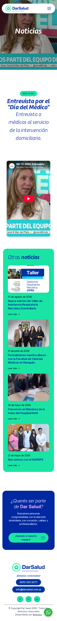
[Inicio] (16, 8)
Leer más (12, 314)
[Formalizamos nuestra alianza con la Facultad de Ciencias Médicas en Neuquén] (28, 333)
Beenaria (37, 614)
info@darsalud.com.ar (28, 589)
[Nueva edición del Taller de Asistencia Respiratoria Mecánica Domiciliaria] (28, 279)
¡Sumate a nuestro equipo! (26, 537)
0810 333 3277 (28, 582)
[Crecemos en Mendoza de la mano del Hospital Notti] (28, 387)
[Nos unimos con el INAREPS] (28, 437)
